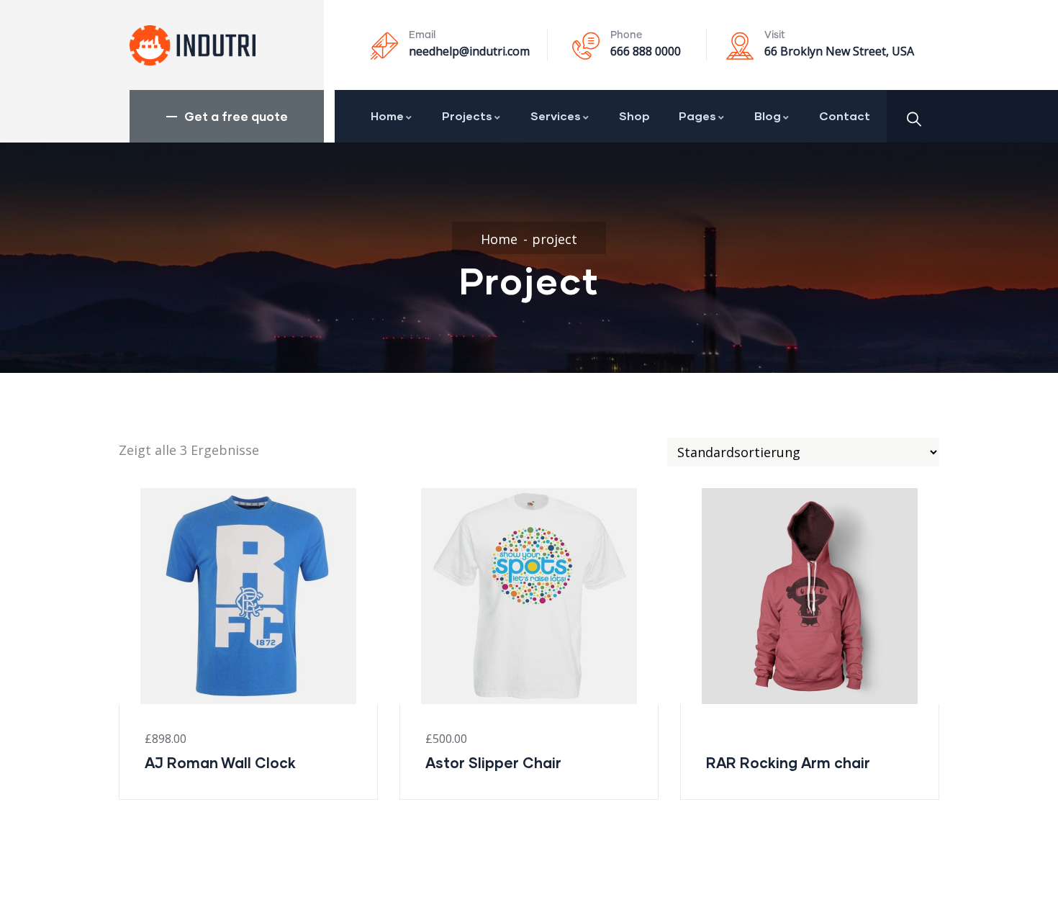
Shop (634, 115)
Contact (844, 115)
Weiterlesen (689, 654)
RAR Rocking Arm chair (788, 762)
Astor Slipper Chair (493, 762)
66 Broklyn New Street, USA (839, 51)
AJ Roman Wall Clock (220, 762)
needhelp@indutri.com (469, 51)
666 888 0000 (645, 51)
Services (555, 115)
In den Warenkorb (128, 654)
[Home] (193, 45)
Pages (697, 115)
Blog (767, 115)
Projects (467, 115)
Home (387, 115)
